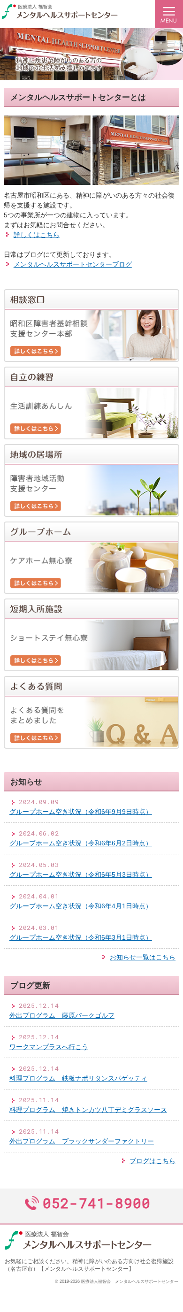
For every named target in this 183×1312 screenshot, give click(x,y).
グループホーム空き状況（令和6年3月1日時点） (80, 937)
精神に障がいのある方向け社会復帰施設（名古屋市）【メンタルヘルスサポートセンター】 (89, 1265)
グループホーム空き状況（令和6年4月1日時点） (80, 906)
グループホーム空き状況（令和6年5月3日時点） (80, 874)
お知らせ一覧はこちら (142, 957)
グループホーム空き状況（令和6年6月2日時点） (80, 843)
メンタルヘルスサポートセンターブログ (73, 264)
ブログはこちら (152, 1161)
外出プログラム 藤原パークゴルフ (61, 1015)
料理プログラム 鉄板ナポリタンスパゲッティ (78, 1078)
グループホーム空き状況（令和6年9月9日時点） (80, 811)
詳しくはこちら (37, 234)
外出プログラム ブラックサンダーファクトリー (81, 1141)
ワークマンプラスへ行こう (48, 1047)
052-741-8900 (97, 1203)
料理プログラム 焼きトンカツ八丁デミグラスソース (88, 1109)
